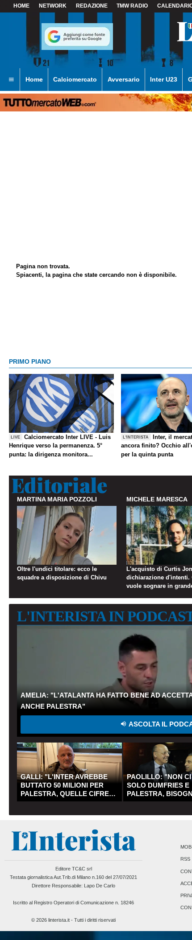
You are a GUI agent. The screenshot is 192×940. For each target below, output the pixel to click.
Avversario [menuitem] (124, 79)
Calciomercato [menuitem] (75, 79)
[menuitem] (11, 79)
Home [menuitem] (34, 79)
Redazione (92, 5)
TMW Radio (132, 5)
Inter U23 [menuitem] (163, 79)
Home (21, 5)
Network (53, 5)
